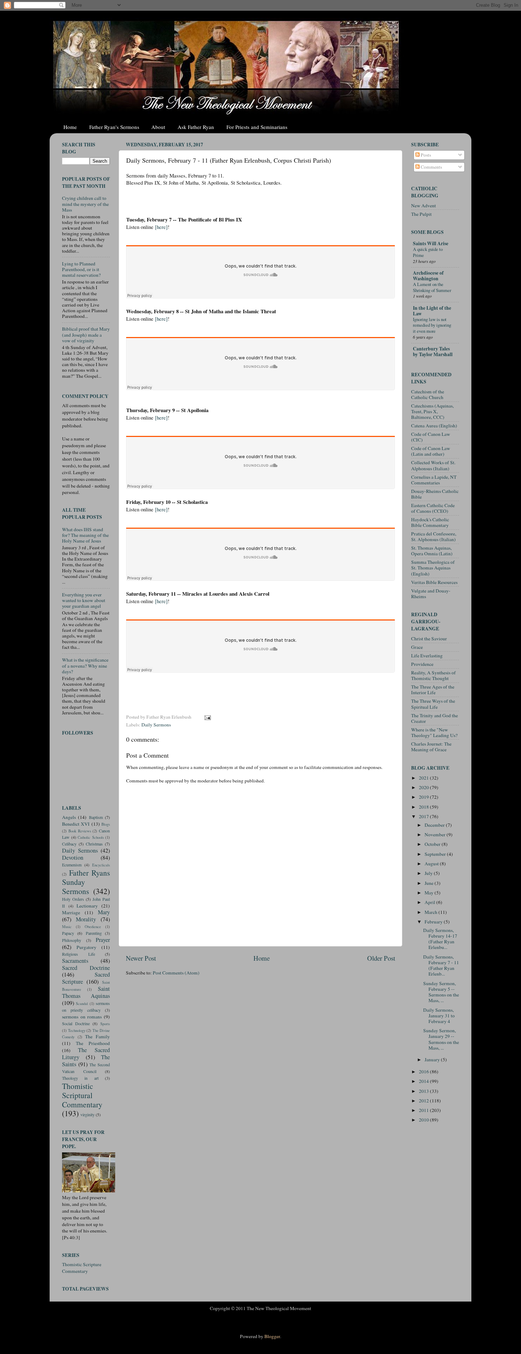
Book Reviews (79, 830)
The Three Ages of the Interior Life (432, 690)
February (434, 921)
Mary (104, 912)
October (433, 844)
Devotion (72, 857)
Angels (69, 817)
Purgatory (86, 947)
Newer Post (141, 958)
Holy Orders (73, 899)
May (430, 892)
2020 (424, 787)
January (433, 1059)
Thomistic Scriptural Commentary (82, 1095)
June (430, 883)
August (432, 863)
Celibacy (69, 844)
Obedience (93, 926)
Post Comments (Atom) (176, 973)
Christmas (94, 844)
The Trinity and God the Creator (434, 718)
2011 (424, 1110)
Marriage (71, 912)
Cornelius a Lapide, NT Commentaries (433, 480)
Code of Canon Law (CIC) (430, 437)
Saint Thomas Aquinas (86, 992)
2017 (424, 816)
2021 (424, 778)
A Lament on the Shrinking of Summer (432, 287)
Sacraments (75, 961)
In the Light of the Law (432, 310)
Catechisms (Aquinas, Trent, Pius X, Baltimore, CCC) (432, 411)
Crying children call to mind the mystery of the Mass (85, 204)
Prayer (103, 940)
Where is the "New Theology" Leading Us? (434, 732)
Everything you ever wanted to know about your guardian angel (83, 600)
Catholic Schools (91, 837)
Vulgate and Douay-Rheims (430, 594)
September (436, 854)
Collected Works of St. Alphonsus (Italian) (433, 465)
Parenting (94, 933)
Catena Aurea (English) (434, 425)
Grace (417, 647)
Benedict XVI (76, 824)
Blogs (105, 824)
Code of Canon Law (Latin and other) (430, 451)
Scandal (82, 1003)
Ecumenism (72, 864)
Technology (76, 1030)
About (158, 126)
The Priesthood (93, 1043)
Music (67, 926)
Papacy (68, 933)
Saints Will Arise (430, 243)
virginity (87, 1114)
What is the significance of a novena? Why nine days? (85, 665)
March (431, 912)
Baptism (96, 817)
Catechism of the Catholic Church (427, 394)
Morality (86, 919)
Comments (431, 167)
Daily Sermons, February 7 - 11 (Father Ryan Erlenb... (441, 965)
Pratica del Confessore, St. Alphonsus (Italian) (433, 536)
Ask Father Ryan (196, 126)
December (435, 825)
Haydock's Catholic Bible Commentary (430, 522)
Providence (422, 664)
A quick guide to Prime (428, 252)
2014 (424, 1081)
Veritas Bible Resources (434, 582)
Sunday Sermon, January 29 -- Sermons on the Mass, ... (441, 1039)
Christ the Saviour (429, 638)
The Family (97, 1036)
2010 (424, 1120)
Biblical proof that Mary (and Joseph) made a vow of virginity (86, 334)
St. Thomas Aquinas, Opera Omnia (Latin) (432, 551)
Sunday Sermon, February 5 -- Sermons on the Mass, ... (441, 992)
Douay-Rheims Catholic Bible (435, 494)
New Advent (423, 205)
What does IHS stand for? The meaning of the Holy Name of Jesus (85, 535)
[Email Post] (207, 717)
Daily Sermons (156, 724)
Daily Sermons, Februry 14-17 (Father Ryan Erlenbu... (440, 939)
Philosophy (71, 940)
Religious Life (78, 954)
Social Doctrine (76, 1023)
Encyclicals (101, 865)
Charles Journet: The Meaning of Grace (431, 747)
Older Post (381, 958)
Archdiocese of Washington (428, 275)
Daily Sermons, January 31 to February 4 (439, 1015)
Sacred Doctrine (86, 968)
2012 (424, 1100)
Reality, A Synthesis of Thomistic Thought (433, 675)
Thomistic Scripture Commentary (81, 1267)
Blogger (272, 1336)
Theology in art (80, 1078)
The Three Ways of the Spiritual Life (433, 704)
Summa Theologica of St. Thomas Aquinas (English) (433, 568)
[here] (161, 226)
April (430, 902)
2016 (424, 1071)
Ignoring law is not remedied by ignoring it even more (432, 325)
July (429, 873)
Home (70, 126)
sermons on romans (82, 1016)
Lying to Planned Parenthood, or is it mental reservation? (81, 269)
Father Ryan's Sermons (114, 126)
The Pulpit (421, 214)
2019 (424, 797)
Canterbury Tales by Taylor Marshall (433, 351)
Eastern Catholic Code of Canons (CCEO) (433, 508)
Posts (425, 155)
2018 (424, 807)
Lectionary (87, 906)
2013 (424, 1091)
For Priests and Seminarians (256, 126)
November (436, 834)
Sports (105, 1023)
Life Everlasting (427, 655)
